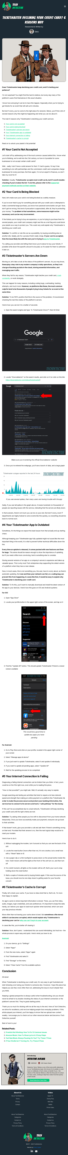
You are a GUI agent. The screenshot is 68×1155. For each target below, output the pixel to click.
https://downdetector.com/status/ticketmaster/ (23, 380)
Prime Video (50, 1107)
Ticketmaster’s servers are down (17, 130)
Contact (17, 1104)
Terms (18, 1098)
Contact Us (17, 1120)
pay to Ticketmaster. (52, 239)
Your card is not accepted (15, 124)
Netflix (50, 1104)
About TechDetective (17, 1096)
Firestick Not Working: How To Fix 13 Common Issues (26, 1032)
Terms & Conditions (17, 1126)
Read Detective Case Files (38, 1080)
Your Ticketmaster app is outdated (18, 132)
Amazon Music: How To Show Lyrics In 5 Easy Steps (26, 1035)
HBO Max (50, 1101)
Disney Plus (50, 1098)
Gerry (37, 31)
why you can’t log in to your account (34, 920)
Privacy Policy (18, 1123)
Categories (17, 1117)
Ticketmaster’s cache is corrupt (17, 138)
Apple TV (50, 1096)
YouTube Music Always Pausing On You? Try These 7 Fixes (28, 1038)
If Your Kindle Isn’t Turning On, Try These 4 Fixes (25, 1041)
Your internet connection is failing (18, 135)
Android (5, 938)
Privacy (17, 1101)
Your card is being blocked (15, 127)
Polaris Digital (37, 1147)
